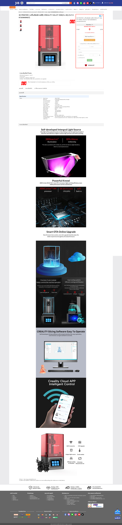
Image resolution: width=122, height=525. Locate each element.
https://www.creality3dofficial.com (30, 479)
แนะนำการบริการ (68, 9)
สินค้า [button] (16, 9)
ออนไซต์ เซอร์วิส (103, 9)
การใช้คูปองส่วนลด (50, 500)
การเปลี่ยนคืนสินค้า (50, 498)
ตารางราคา (38, 9)
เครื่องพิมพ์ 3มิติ (41, 12)
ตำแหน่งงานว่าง (33, 496)
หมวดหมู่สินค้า (65, 3)
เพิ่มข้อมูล (89, 60)
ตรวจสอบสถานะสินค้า (51, 496)
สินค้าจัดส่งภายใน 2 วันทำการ (89, 26)
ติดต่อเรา (14, 498)
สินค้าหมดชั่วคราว (89, 36)
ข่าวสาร (14, 496)
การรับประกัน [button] (51, 9)
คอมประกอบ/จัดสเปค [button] (23, 9)
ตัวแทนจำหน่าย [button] (95, 9)
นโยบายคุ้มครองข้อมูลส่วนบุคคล (96, 497)
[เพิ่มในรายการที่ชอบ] (89, 65)
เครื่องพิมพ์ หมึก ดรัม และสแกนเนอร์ (30, 12)
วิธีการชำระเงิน (49, 497)
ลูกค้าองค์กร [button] (87, 9)
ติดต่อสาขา (81, 9)
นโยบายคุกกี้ (92, 496)
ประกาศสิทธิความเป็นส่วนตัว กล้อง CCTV (97, 498)
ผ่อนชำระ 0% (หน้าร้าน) (89, 40)
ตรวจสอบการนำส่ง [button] (60, 9)
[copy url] (102, 16)
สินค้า (14, 495)
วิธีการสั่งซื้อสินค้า (50, 495)
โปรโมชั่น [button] (31, 9)
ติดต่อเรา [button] (76, 9)
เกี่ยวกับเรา (14, 497)
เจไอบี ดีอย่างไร (15, 500)
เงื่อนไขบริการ (44, 9)
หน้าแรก (11, 9)
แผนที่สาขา (32, 495)
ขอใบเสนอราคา (82, 57)
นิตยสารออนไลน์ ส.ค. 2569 (34, 498)
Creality (46, 12)
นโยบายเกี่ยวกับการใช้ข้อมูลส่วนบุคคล (96, 495)
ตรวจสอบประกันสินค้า (33, 497)
